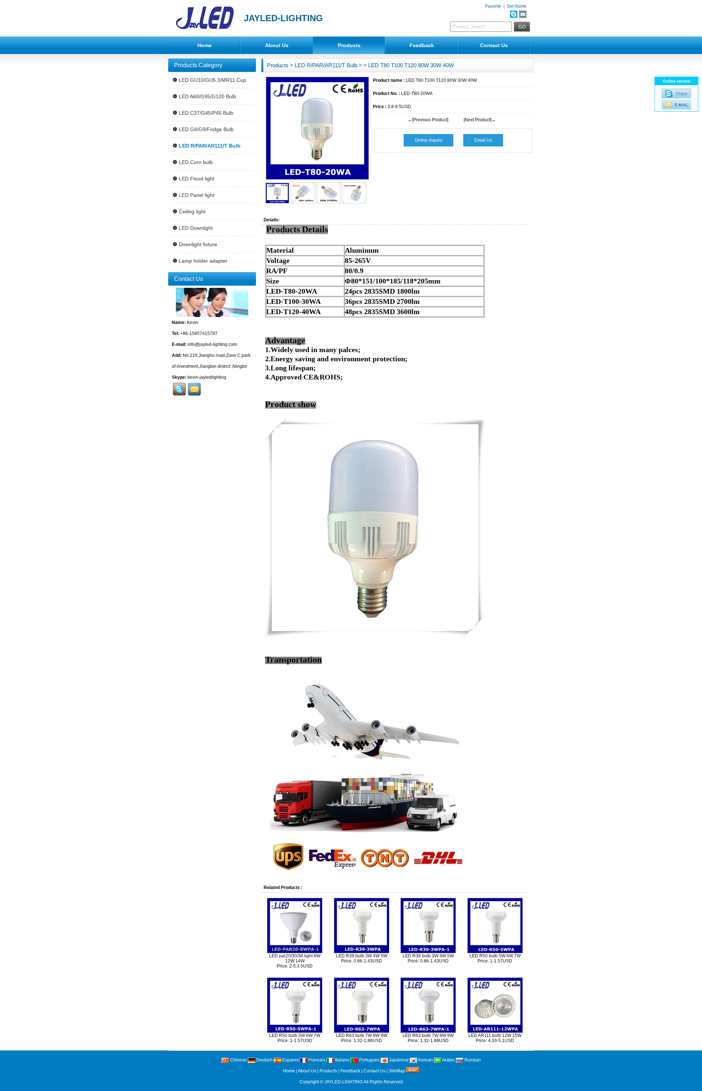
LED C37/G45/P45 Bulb (206, 113)
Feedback (422, 45)
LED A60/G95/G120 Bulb (207, 96)
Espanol (290, 1060)
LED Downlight (196, 228)
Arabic (448, 1060)
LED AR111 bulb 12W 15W (494, 1035)
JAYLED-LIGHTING (343, 1081)
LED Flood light (196, 179)
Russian (472, 1060)
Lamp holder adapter (203, 261)
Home (204, 45)
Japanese (398, 1060)
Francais (316, 1060)
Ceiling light (192, 211)
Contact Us (494, 45)
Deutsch (264, 1060)
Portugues (369, 1060)
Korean (425, 1060)
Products (349, 45)
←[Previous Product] (428, 119)
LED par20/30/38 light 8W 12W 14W (294, 958)
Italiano (342, 1060)
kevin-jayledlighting (207, 377)
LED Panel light (196, 195)
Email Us (483, 140)
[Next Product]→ (480, 119)
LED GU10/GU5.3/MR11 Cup (212, 80)
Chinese (238, 1060)
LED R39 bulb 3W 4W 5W (361, 955)
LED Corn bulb (196, 162)
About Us (276, 45)
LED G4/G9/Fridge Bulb (206, 129)
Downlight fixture (198, 244)
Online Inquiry (428, 140)
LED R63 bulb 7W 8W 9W (361, 1035)
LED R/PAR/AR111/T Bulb (326, 65)
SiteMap (397, 1070)
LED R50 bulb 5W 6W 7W (495, 955)
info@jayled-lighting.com (212, 344)
